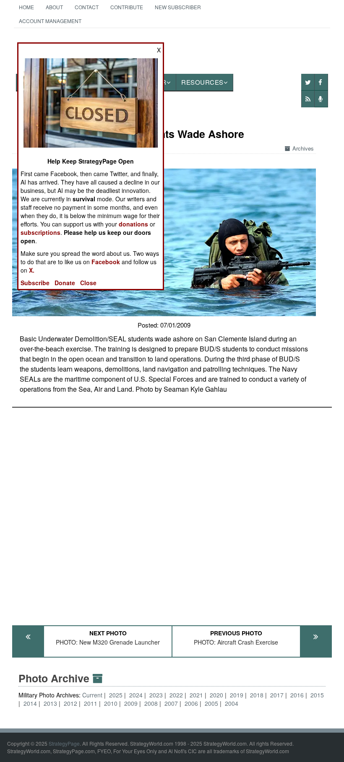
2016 (297, 695)
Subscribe (35, 282)
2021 (196, 695)
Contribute (126, 6)
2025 (115, 695)
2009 (131, 703)
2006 (191, 703)
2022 (176, 695)
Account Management (50, 20)
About (54, 6)
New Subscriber (178, 6)
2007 (171, 703)
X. (31, 270)
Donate (65, 282)
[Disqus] (172, 512)
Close (88, 282)
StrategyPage (64, 743)
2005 (211, 703)
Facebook (105, 261)
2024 (136, 695)
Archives (303, 148)
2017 (277, 695)
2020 (216, 695)
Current (93, 695)
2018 (256, 695)
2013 (50, 703)
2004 (231, 703)
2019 (236, 695)
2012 (70, 703)
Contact (87, 6)
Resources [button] (202, 82)
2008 (151, 703)
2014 (30, 703)
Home (26, 6)
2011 (90, 703)
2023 (156, 695)
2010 (110, 703)
